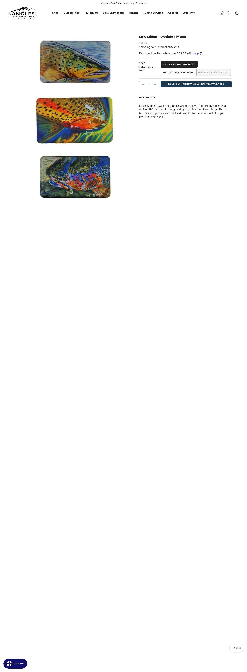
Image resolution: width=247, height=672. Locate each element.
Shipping (144, 47)
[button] (55, 13)
